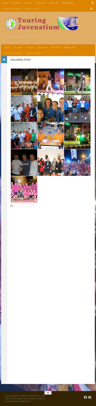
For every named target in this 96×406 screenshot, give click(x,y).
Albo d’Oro (54, 3)
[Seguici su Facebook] (85, 397)
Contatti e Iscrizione (12, 8)
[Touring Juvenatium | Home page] (41, 23)
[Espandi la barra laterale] (4, 59)
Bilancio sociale (32, 8)
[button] (24, 81)
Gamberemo (40, 3)
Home (5, 3)
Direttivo (28, 3)
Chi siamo (16, 3)
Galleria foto (68, 3)
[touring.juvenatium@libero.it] (89, 397)
